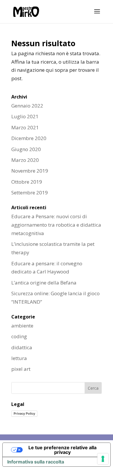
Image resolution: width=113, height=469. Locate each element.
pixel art (20, 369)
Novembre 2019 (29, 170)
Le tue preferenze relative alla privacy (62, 450)
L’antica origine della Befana (43, 282)
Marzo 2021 (25, 127)
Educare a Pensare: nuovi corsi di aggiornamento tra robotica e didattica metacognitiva (56, 225)
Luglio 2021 (25, 116)
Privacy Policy (24, 413)
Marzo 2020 (25, 160)
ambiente (22, 325)
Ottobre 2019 (26, 181)
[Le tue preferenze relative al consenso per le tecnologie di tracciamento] (102, 458)
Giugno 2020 (26, 149)
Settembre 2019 (29, 192)
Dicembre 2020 (28, 138)
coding (19, 336)
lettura (19, 358)
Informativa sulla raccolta (35, 462)
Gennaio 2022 (27, 105)
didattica (21, 347)
